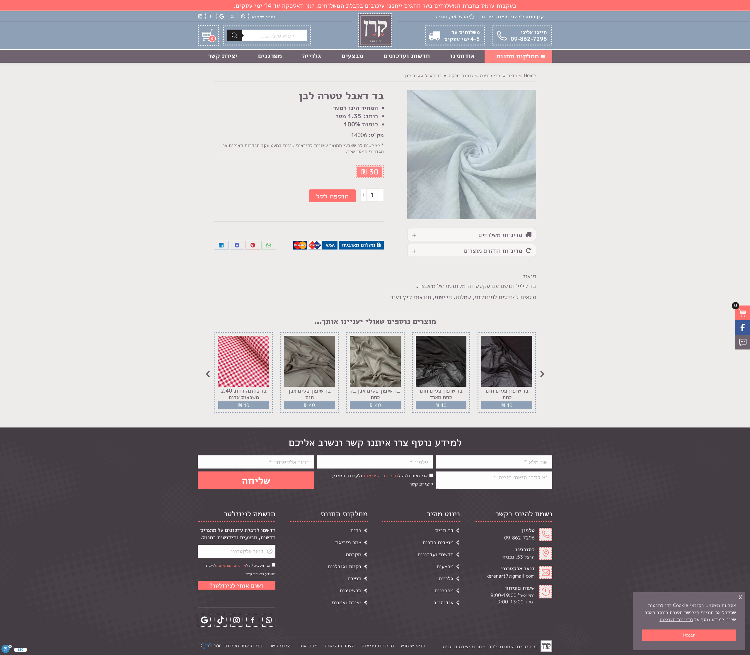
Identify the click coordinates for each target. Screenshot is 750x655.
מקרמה (353, 554)
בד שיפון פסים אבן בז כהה (375, 394)
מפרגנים (444, 590)
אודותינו (444, 602)
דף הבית (444, 530)
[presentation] (542, 372)
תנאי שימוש (263, 16)
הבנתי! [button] (689, 635)
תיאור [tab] (529, 276)
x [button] (740, 596)
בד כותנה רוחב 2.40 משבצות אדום (244, 394)
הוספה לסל (332, 196)
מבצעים (445, 566)
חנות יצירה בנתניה (462, 646)
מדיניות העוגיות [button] (676, 619)
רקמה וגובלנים (344, 566)
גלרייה (446, 578)
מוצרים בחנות (438, 542)
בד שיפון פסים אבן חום (309, 394)
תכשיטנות (350, 590)
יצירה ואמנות (346, 602)
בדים (355, 530)
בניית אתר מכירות (243, 645)
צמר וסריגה (348, 542)
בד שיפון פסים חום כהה (507, 394)
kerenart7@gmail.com (510, 576)
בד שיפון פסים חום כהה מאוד (441, 394)
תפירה (354, 578)
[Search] (234, 35)
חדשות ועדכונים (435, 554)
